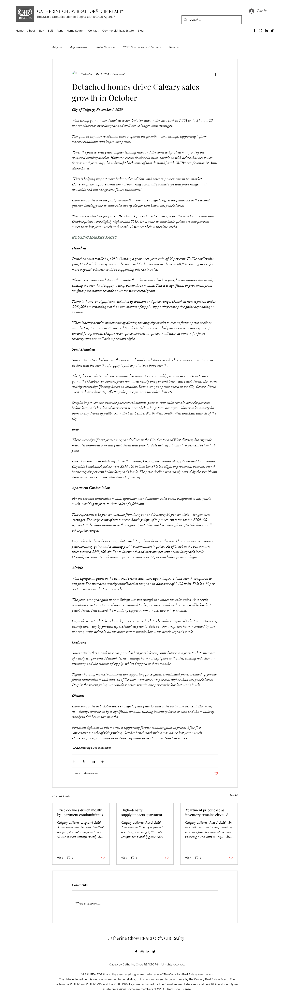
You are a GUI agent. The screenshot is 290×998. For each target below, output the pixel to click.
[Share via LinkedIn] (93, 761)
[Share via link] (103, 761)
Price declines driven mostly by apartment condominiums (81, 812)
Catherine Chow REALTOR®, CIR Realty (146, 938)
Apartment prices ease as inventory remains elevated (206, 812)
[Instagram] (260, 31)
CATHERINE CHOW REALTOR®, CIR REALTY (80, 11)
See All (234, 795)
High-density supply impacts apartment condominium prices (141, 812)
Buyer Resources (79, 47)
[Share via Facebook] (74, 761)
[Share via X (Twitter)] (83, 761)
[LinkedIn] (266, 31)
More (172, 47)
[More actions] (215, 74)
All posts (57, 47)
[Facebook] (254, 31)
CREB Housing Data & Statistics (142, 47)
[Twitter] (272, 31)
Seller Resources (105, 47)
